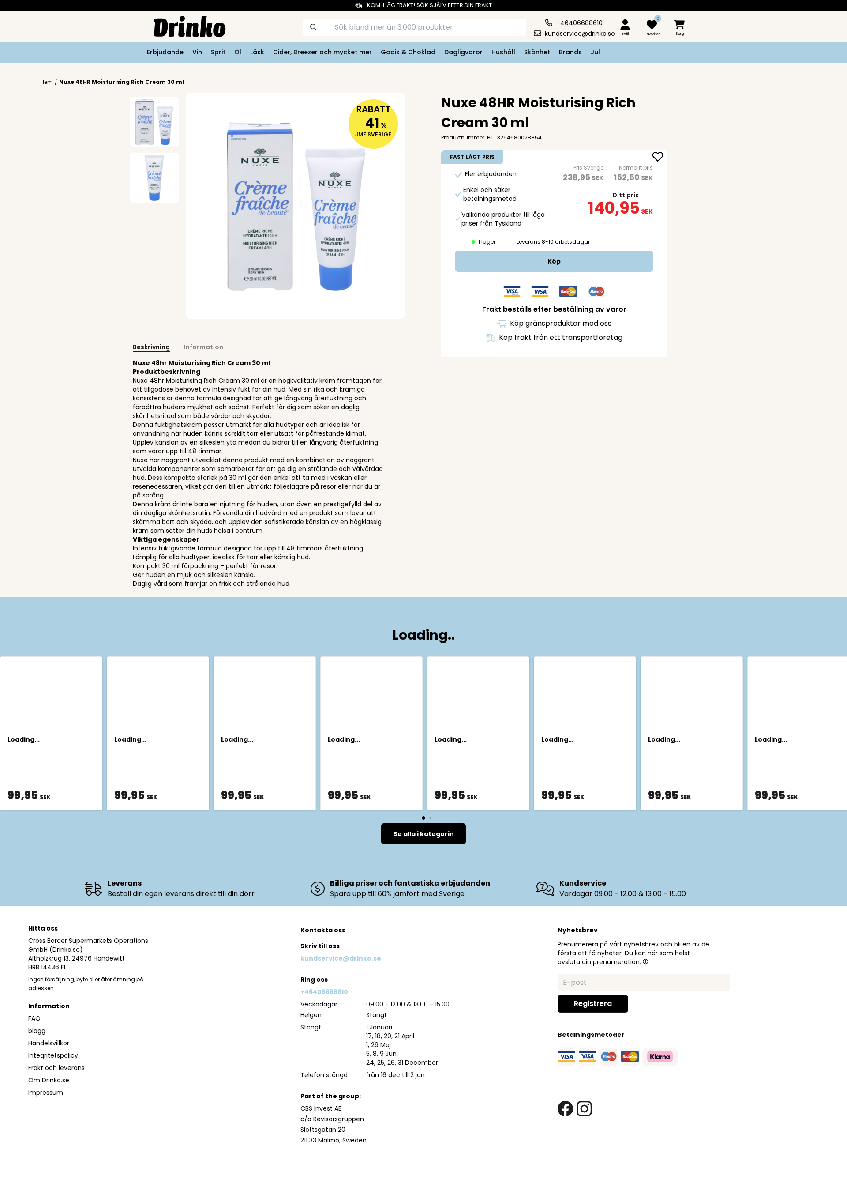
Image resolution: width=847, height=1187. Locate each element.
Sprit (218, 52)
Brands (570, 52)
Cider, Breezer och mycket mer (322, 52)
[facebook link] (565, 1108)
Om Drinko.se (48, 1080)
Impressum (45, 1092)
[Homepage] (182, 25)
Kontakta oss (322, 930)
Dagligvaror (463, 52)
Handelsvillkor (48, 1043)
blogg (36, 1030)
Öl (237, 52)
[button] (645, 961)
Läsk (257, 52)
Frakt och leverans (56, 1067)
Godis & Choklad (408, 52)
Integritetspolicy (53, 1055)
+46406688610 (324, 991)
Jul (595, 52)
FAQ (34, 1018)
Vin (197, 52)
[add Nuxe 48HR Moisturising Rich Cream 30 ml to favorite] (657, 157)
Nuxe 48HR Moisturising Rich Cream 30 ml (121, 82)
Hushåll (503, 52)
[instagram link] (584, 1108)
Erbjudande (165, 52)
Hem (47, 82)
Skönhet (537, 52)
